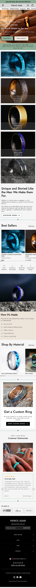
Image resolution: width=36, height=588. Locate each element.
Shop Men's (7, 38)
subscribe (26, 528)
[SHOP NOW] (18, 64)
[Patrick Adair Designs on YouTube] (20, 577)
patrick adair (18, 520)
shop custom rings (16, 424)
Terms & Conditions (22, 581)
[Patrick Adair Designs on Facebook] (17, 577)
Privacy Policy (12, 581)
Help (18, 540)
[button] (2, 489)
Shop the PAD (18, 535)
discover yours (10, 215)
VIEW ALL (31, 226)
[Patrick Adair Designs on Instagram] (14, 577)
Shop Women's (21, 38)
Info (18, 545)
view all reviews (18, 565)
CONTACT (18, 551)
